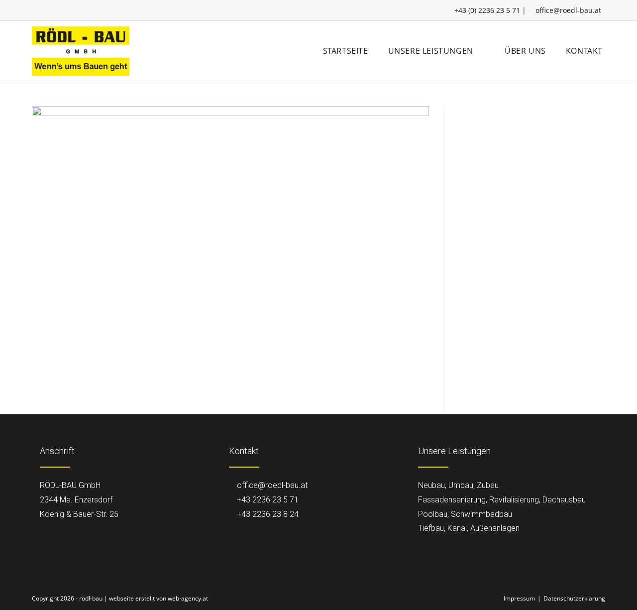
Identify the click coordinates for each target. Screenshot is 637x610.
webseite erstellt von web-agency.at (158, 598)
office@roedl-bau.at (568, 10)
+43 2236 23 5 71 (267, 499)
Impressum (519, 598)
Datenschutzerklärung (574, 598)
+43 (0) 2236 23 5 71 (487, 10)
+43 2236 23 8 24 (267, 514)
